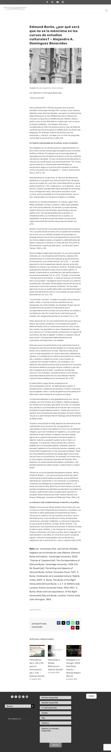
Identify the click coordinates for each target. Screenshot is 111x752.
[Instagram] (23, 697)
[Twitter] (16, 697)
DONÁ (91, 696)
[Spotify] (27, 697)
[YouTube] (19, 697)
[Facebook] (12, 697)
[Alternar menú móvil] (106, 10)
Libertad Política (35, 610)
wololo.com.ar (26, 719)
